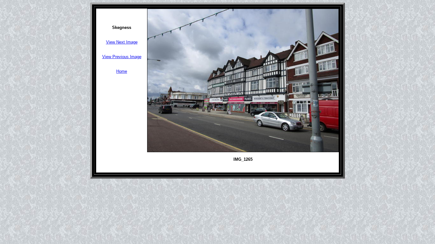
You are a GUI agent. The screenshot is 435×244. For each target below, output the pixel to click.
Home (121, 71)
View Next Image (122, 42)
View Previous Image (121, 56)
